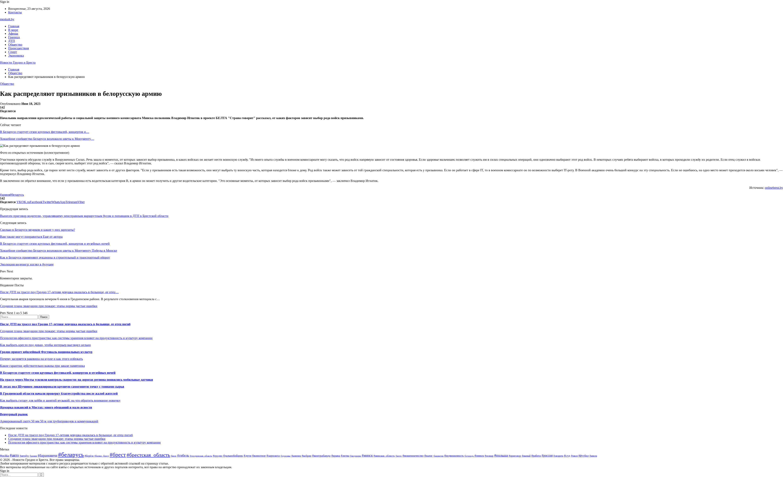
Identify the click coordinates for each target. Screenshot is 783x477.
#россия (547, 455)
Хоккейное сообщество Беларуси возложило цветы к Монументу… (47, 139)
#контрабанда (321, 455)
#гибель (183, 455)
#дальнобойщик (233, 455)
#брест (118, 455)
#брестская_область (148, 455)
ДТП (11, 41)
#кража (335, 455)
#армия (5, 194)
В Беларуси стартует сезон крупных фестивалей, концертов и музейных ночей (57, 372)
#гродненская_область (201, 456)
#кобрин (306, 455)
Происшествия (18, 48)
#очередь (469, 456)
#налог (428, 455)
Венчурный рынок (14, 414)
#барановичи (47, 455)
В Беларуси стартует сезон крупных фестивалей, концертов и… (44, 132)
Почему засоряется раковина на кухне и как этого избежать (41, 359)
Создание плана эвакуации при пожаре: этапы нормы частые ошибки (48, 306)
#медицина (355, 456)
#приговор (515, 455)
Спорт (12, 52)
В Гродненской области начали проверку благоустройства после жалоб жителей (59, 393)
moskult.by (7, 19)
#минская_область (384, 455)
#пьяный (526, 455)
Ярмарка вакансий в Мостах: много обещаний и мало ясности (46, 407)
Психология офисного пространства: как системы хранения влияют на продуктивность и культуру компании (76, 338)
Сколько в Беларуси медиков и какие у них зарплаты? (37, 229)
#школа (593, 455)
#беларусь (17, 194)
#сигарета (558, 455)
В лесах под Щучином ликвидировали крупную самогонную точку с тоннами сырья (62, 386)
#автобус (24, 456)
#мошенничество (413, 455)
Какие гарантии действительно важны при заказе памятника (42, 365)
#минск (367, 455)
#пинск (479, 455)
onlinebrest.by (774, 187)
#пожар (489, 455)
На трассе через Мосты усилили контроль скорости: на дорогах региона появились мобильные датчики (76, 379)
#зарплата (273, 455)
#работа (536, 455)
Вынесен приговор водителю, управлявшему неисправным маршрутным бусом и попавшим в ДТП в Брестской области (84, 216)
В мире (13, 30)
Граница (14, 37)
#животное (259, 455)
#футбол (583, 455)
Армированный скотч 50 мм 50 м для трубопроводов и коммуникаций (49, 421)
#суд (567, 455)
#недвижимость (454, 455)
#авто (14, 455)
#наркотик (438, 456)
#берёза (89, 455)
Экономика (16, 55)
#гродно (217, 455)
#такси (574, 456)
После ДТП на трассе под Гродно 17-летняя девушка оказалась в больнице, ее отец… (59, 292)
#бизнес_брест (101, 456)
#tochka (4, 455)
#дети (247, 455)
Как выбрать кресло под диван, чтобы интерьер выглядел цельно (45, 345)
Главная (13, 26)
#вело (173, 456)
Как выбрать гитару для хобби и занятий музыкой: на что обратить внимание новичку (60, 400)
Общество (15, 44)
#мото (399, 456)
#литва (345, 455)
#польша (501, 455)
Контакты (15, 12)
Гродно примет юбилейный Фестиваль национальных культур (46, 352)
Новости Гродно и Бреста (17, 62)
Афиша (13, 33)
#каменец (296, 456)
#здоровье (286, 456)
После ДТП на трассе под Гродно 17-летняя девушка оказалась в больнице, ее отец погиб (65, 324)
